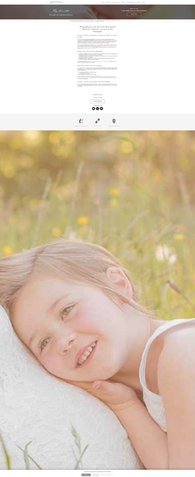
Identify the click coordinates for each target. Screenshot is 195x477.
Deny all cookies (96, 474)
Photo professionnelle (105, 76)
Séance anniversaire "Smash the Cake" (84, 47)
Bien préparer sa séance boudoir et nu (107, 46)
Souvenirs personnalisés (131, 2)
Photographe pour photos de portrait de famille (88, 74)
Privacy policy (111, 474)
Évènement (107, 2)
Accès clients (134, 14)
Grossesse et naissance (115, 2)
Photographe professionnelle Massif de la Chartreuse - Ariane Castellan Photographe (107, 20)
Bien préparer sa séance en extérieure (89, 48)
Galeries (138, 2)
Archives (96, 44)
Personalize (104, 474)
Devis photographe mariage (84, 73)
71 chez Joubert (134, 10)
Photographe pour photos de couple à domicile (88, 72)
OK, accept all (86, 474)
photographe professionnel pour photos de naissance (98, 61)
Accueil (102, 2)
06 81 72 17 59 (134, 8)
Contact (143, 2)
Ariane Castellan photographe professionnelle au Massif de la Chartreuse (83, 20)
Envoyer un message (97, 101)
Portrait (123, 2)
